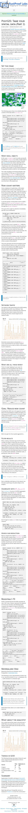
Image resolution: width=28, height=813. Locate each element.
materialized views (12, 673)
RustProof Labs (14, 809)
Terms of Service (7, 811)
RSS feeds (24, 808)
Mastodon (14, 806)
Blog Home (3, 808)
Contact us (10, 791)
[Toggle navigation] (14, 10)
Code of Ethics (21, 811)
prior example (6, 163)
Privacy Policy (14, 811)
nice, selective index (15, 178)
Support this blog (17, 808)
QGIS (24, 43)
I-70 (21, 370)
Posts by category (9, 808)
